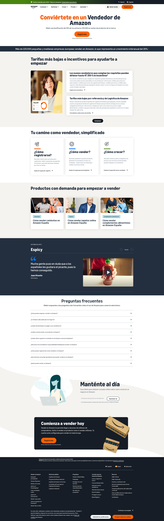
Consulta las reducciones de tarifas (80, 113)
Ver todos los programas (76, 491)
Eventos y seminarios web (118, 482)
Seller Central (115, 477)
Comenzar (98, 121)
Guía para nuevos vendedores (96, 486)
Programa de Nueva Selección (56, 479)
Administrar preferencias (101, 517)
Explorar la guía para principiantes (79, 170)
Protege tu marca (96, 494)
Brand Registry (96, 497)
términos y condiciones (118, 460)
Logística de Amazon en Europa (57, 482)
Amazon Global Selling (78, 477)
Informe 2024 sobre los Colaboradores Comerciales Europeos (122, 493)
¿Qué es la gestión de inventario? (36, 502)
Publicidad (75, 479)
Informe (41, 459)
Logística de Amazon (54, 477)
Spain (119, 466)
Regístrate (82, 34)
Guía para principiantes (34, 477)
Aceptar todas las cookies (123, 517)
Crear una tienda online (35, 491)
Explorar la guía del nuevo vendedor (114, 170)
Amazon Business (35, 481)
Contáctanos (115, 497)
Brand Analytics (96, 492)
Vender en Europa (35, 483)
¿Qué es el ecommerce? (34, 495)
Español (109, 466)
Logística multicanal (54, 488)
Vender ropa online (36, 499)
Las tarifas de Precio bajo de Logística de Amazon (56, 485)
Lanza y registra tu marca (97, 479)
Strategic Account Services (77, 482)
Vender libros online (36, 505)
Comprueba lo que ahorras (69, 2)
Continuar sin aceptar (124, 510)
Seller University (116, 479)
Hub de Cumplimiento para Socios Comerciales (120, 485)
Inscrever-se (113, 399)
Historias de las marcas (98, 489)
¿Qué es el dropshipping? (34, 487)
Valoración (129, 466)
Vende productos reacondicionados (77, 487)
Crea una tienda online (97, 483)
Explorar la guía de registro (42, 171)
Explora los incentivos (76, 90)
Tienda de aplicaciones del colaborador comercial (122, 489)
